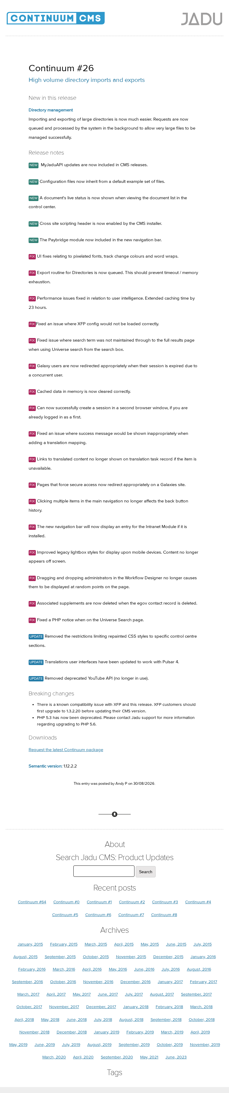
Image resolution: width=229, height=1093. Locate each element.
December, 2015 (168, 956)
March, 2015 (96, 944)
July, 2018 (103, 1019)
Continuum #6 (98, 914)
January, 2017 (170, 981)
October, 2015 (96, 956)
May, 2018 (50, 1019)
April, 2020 (83, 1057)
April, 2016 (92, 969)
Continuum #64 (32, 901)
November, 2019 (205, 1044)
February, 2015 (64, 944)
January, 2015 (30, 944)
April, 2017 (56, 994)
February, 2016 (32, 969)
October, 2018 (202, 1019)
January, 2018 (135, 1006)
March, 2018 (201, 1006)
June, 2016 (144, 969)
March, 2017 (28, 994)
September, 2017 (196, 994)
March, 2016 (64, 969)
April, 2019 (200, 1032)
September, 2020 (117, 1057)
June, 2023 (176, 1057)
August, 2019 (99, 1044)
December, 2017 (101, 1006)
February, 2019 (140, 1032)
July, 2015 (203, 944)
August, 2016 (199, 969)
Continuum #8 (164, 914)
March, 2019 (172, 1032)
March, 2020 (54, 1057)
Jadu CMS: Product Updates (65, 21)
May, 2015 (150, 944)
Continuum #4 (198, 901)
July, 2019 (71, 1044)
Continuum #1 (99, 901)
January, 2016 (203, 956)
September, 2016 (27, 981)
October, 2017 (29, 1006)
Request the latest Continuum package (66, 750)
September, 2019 (134, 1044)
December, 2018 (72, 1032)
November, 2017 (64, 1006)
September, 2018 (166, 1019)
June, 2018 (76, 1019)
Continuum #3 (165, 901)
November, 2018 (34, 1032)
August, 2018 (131, 1019)
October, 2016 (63, 981)
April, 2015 (124, 944)
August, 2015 (25, 956)
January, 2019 (106, 1032)
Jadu (201, 19)
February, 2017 (203, 981)
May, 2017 (82, 994)
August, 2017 (162, 994)
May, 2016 (118, 969)
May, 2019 (18, 1044)
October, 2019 (170, 1044)
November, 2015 (131, 956)
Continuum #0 (66, 901)
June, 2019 (45, 1044)
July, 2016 (171, 969)
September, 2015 (60, 956)
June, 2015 (176, 944)
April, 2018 (24, 1019)
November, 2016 (98, 981)
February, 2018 (169, 1006)
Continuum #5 (65, 914)
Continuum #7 (131, 914)
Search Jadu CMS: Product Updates (115, 857)
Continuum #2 (132, 901)
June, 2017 (108, 994)
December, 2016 (135, 981)
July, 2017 (134, 994)
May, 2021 (149, 1057)
